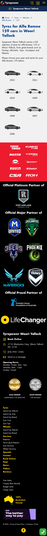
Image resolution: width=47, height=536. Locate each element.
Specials (7, 452)
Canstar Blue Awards (11, 483)
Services (7, 436)
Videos (6, 468)
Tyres (5, 407)
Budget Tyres (8, 486)
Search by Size (9, 414)
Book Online (9, 458)
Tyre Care (7, 420)
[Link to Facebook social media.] (23, 530)
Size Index (7, 480)
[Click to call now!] (32, 3)
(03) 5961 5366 (16, 352)
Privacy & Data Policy (17, 524)
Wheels (6, 426)
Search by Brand (10, 417)
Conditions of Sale (32, 524)
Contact (7, 455)
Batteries (6, 439)
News (6, 465)
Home (7, 17)
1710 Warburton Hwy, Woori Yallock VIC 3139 (25, 345)
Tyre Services (8, 445)
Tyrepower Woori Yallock (25, 8)
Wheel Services (9, 449)
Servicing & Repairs (11, 442)
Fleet (5, 462)
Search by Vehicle (10, 411)
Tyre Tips (6, 423)
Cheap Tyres (8, 490)
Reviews (7, 471)
